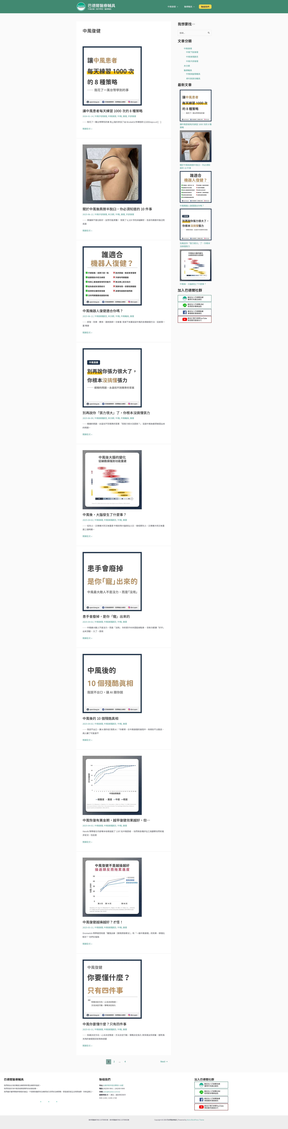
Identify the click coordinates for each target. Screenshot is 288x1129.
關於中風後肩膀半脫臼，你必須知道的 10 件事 (117, 208)
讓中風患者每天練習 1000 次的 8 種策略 (113, 110)
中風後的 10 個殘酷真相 (100, 718)
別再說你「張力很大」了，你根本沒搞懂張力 (116, 412)
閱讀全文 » (87, 129)
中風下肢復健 (192, 52)
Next (164, 1061)
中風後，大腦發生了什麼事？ (104, 514)
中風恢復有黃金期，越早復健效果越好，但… (116, 820)
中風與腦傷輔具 (193, 73)
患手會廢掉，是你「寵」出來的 (106, 616)
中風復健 (172, 6)
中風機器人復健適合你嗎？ (103, 310)
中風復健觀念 (101, 316)
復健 (125, 116)
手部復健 (132, 116)
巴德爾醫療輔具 (101, 5)
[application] (177, 6)
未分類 (111, 214)
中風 (120, 116)
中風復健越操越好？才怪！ (103, 921)
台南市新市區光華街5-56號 (113, 1085)
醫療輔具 (188, 6)
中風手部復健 (101, 116)
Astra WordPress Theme (195, 1120)
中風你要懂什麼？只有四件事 (104, 1023)
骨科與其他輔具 (193, 78)
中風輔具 (125, 316)
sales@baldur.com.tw (111, 1091)
